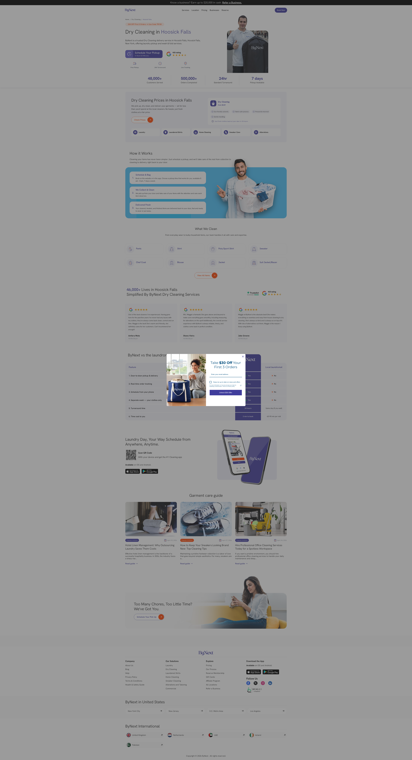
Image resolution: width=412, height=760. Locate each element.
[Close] (242, 356)
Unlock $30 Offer (225, 393)
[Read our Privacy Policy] (240, 385)
